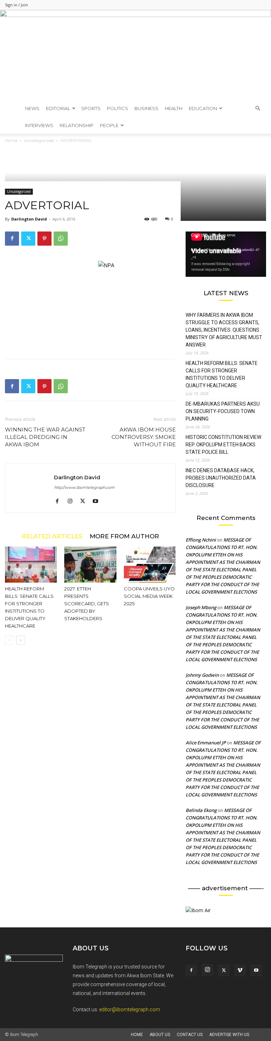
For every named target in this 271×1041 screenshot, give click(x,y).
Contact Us (190, 1034)
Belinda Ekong (201, 810)
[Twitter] (28, 238)
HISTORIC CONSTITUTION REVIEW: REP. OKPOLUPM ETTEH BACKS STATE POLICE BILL (224, 444)
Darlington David (29, 219)
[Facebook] (12, 238)
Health (173, 108)
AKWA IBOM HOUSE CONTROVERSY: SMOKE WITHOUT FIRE (144, 437)
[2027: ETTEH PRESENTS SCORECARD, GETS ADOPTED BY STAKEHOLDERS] (90, 564)
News (32, 108)
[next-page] (20, 640)
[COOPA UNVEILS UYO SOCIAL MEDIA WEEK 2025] (150, 564)
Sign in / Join (16, 4)
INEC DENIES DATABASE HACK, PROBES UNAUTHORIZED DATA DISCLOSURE (221, 478)
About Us (160, 1034)
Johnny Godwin (202, 675)
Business (146, 108)
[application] (226, 254)
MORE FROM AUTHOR (124, 536)
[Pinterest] (44, 238)
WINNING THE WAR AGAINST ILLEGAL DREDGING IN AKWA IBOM (45, 437)
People (109, 125)
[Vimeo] (240, 970)
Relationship (77, 125)
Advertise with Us (229, 1034)
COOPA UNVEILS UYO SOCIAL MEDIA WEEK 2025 (149, 596)
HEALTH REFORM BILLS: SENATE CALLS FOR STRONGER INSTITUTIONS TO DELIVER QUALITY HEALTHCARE (222, 374)
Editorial (58, 108)
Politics (117, 108)
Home (137, 1034)
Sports (91, 108)
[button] (257, 108)
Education (203, 108)
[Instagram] (72, 501)
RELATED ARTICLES (52, 536)
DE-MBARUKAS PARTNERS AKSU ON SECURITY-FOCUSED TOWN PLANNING (223, 411)
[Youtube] (98, 501)
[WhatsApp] (61, 238)
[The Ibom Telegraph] (135, 55)
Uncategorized (19, 191)
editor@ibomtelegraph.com (129, 1009)
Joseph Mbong (201, 607)
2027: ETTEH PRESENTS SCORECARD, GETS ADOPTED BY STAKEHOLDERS (86, 603)
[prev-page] (9, 640)
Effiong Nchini (201, 540)
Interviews (39, 125)
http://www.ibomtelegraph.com (84, 487)
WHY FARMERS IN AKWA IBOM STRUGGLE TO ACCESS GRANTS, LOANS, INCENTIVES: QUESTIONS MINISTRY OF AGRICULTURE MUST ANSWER (224, 330)
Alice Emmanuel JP (206, 742)
